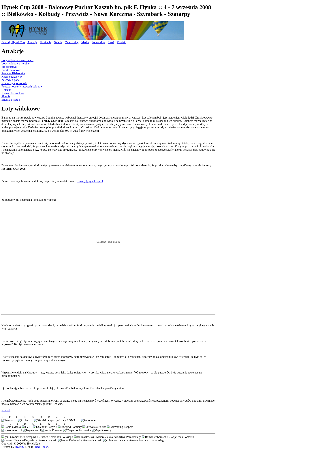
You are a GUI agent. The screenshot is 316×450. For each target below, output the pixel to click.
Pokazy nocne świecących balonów (22, 86)
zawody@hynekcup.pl (90, 181)
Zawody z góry (10, 79)
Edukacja (45, 42)
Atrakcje (32, 42)
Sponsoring (98, 42)
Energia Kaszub (10, 99)
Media (85, 42)
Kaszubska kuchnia (12, 93)
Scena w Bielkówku (13, 73)
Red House (41, 446)
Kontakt (121, 42)
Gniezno (6, 89)
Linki (111, 42)
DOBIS (19, 446)
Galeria (58, 42)
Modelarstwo (9, 66)
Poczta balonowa (11, 70)
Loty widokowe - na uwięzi (17, 60)
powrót (5, 410)
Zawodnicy (71, 42)
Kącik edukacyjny (11, 76)
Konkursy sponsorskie (14, 83)
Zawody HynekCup (13, 42)
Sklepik (5, 96)
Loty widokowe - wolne (15, 63)
